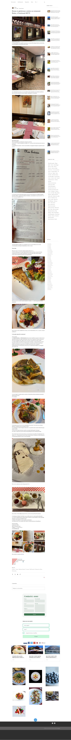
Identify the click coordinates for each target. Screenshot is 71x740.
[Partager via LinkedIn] (17, 574)
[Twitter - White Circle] (54, 723)
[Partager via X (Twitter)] (15, 574)
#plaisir (49, 164)
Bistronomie (57, 207)
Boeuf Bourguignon (51, 214)
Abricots (49, 168)
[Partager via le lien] (20, 574)
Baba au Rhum (57, 192)
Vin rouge (27, 569)
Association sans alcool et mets (53, 189)
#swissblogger (56, 164)
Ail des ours (50, 173)
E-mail (25, 603)
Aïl (51, 192)
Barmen (49, 199)
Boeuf (53, 212)
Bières (52, 209)
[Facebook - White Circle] (52, 723)
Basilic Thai (55, 199)
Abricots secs (50, 169)
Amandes (49, 174)
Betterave (55, 201)
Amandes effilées (51, 176)
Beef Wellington (50, 201)
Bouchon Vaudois (51, 217)
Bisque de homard (51, 207)
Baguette (49, 194)
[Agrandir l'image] (17, 536)
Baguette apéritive (55, 194)
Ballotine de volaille (56, 196)
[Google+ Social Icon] (34, 643)
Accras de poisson (56, 169)
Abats (52, 166)
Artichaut (56, 179)
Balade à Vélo (50, 196)
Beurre (49, 202)
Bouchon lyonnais (51, 219)
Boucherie (57, 215)
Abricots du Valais (54, 168)
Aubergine (53, 191)
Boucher (53, 215)
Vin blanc (13, 569)
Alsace (57, 173)
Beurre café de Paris (51, 204)
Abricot (55, 166)
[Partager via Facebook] (12, 574)
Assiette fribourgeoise (51, 186)
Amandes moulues (55, 174)
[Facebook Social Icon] (29, 643)
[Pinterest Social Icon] (37, 643)
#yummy (49, 166)
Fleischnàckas (14, 570)
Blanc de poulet (55, 209)
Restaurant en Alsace (38, 569)
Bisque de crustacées (51, 205)
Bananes (49, 197)
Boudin (55, 219)
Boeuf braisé (57, 214)
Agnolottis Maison (54, 171)
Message (36, 603)
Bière (49, 209)
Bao (56, 197)
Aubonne (56, 191)
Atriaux (49, 191)
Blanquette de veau (51, 210)
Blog (56, 210)
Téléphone (25, 608)
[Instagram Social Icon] (40, 643)
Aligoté (54, 173)
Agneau (49, 171)
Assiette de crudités (51, 184)
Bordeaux (49, 215)
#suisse (52, 164)
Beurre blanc (53, 202)
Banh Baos (53, 197)
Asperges (49, 181)
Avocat (49, 192)
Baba (53, 192)
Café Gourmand (32, 569)
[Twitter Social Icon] (32, 643)
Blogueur (49, 212)
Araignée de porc (51, 179)
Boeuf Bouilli (56, 212)
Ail (58, 171)
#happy (56, 163)
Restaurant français (22, 569)
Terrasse (17, 569)
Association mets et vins (52, 187)
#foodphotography (51, 163)
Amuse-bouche (56, 176)
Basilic (52, 199)
